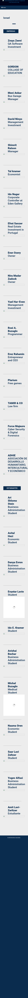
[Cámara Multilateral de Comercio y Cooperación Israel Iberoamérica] (14, 1)
